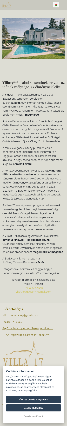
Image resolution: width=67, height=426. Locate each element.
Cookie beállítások (33, 416)
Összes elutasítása (34, 408)
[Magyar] (56, 4)
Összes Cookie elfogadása (33, 399)
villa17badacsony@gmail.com (33, 291)
